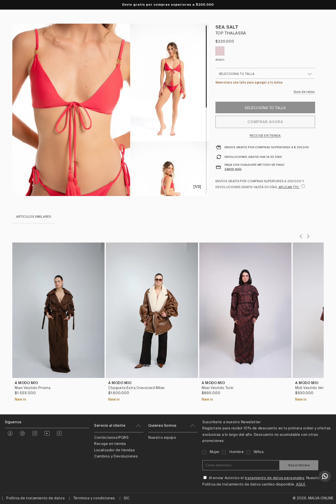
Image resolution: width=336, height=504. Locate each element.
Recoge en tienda (265, 135)
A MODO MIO (26, 383)
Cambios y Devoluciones (116, 456)
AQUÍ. (300, 484)
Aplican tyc (289, 187)
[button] (308, 236)
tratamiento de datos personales (275, 478)
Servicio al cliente (109, 425)
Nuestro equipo (162, 437)
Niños (259, 452)
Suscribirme (299, 465)
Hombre (236, 452)
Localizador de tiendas (114, 450)
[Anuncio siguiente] (326, 4)
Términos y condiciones (94, 498)
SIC (127, 498)
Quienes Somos (162, 425)
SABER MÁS (233, 169)
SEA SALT (227, 27)
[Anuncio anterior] (9, 4)
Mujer (215, 452)
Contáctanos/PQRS (111, 437)
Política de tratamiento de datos (35, 498)
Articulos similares (33, 216)
